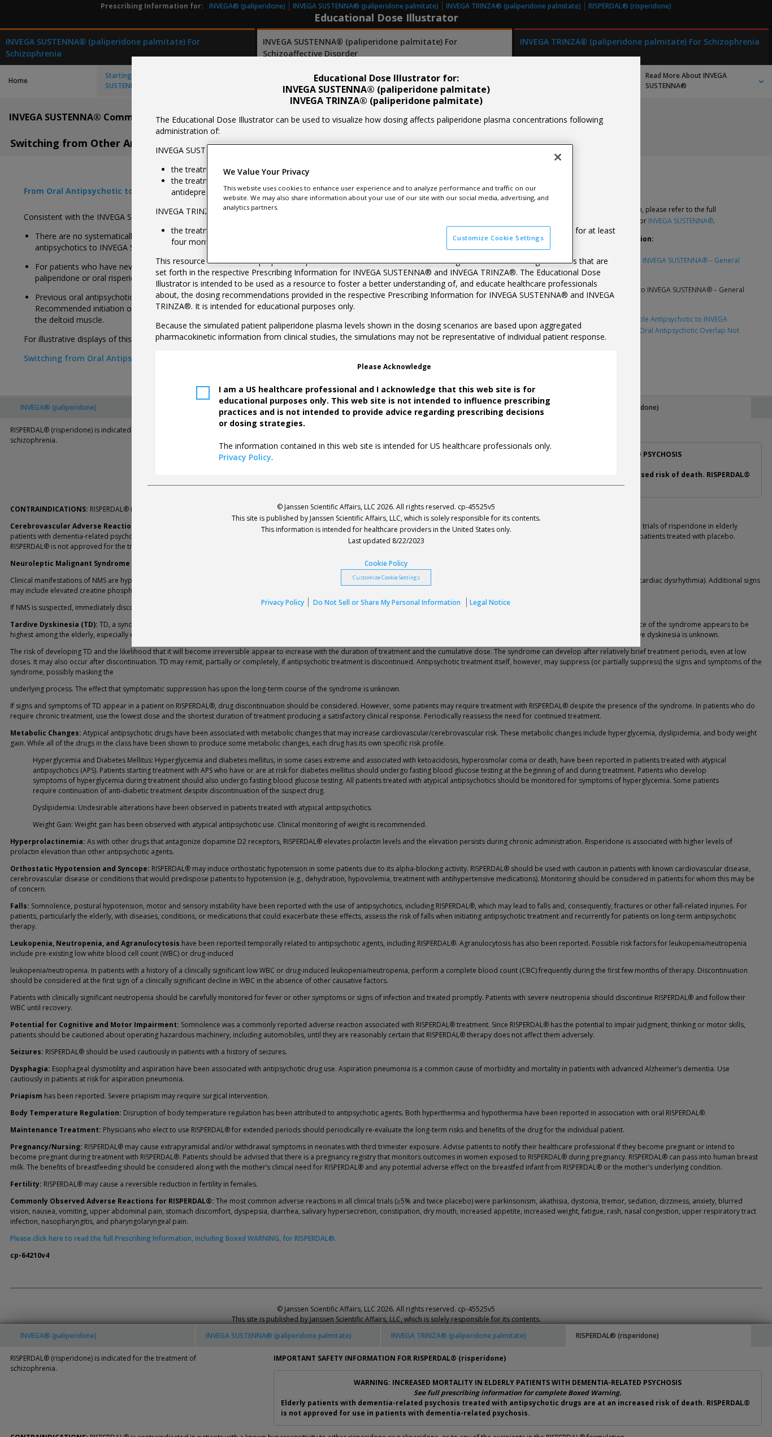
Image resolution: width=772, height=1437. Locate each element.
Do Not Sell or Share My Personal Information (387, 602)
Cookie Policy (386, 563)
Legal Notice (490, 602)
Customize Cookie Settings (386, 577)
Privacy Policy (245, 457)
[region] (390, 204)
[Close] (557, 157)
